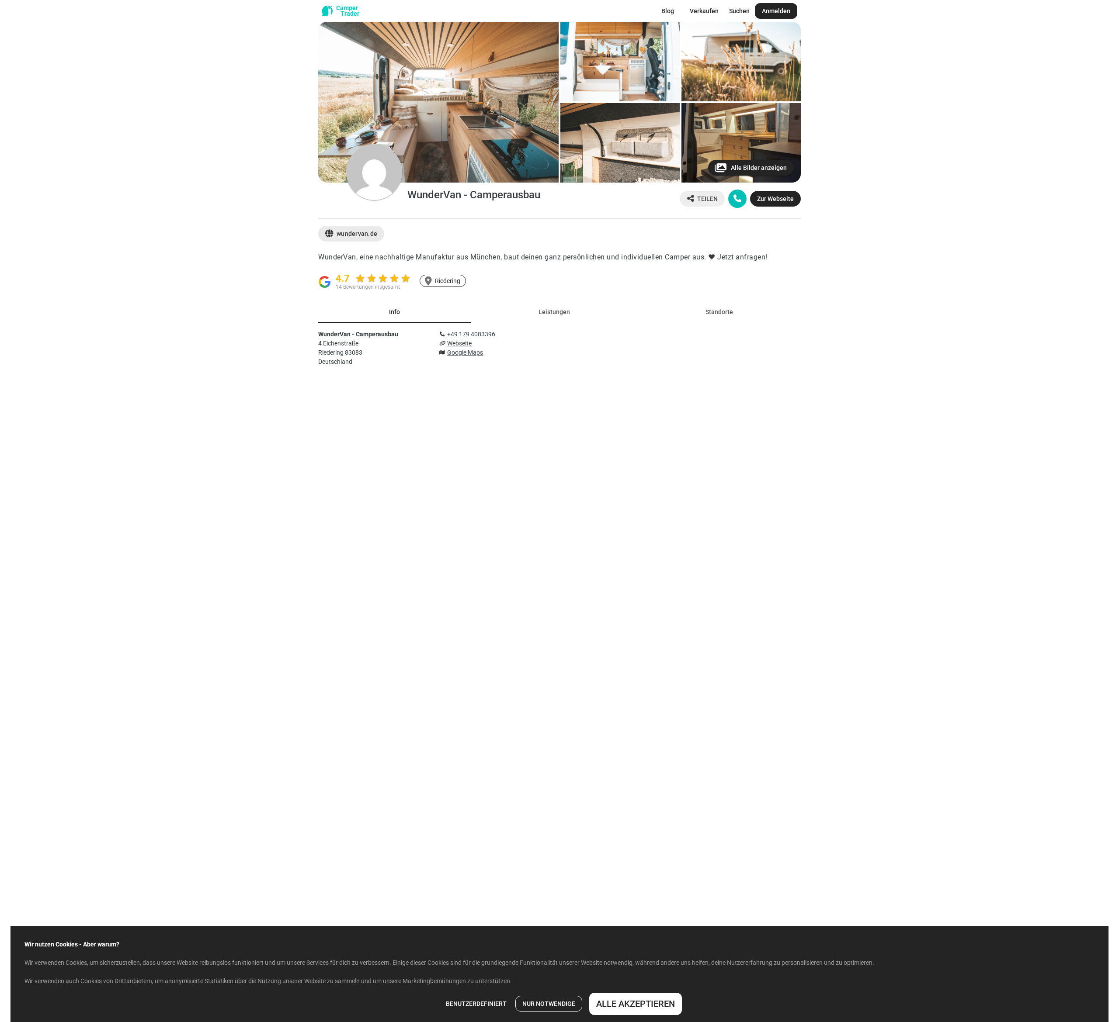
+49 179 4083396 (471, 334)
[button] (438, 102)
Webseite (459, 343)
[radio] (360, 278)
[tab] (394, 312)
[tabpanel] (559, 346)
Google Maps (465, 352)
